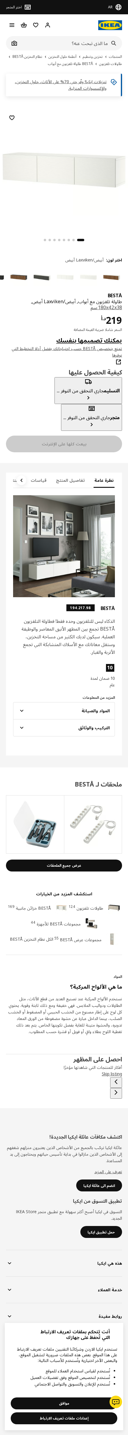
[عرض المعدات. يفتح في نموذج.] (35, 824)
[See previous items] (116, 1082)
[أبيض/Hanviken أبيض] (88, 277)
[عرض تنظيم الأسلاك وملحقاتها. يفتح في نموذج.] (93, 824)
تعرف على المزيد (108, 1171)
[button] (99, 675)
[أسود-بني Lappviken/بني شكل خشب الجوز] (18, 277)
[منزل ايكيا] (110, 25)
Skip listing (112, 1074)
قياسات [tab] (38, 480)
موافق (64, 1403)
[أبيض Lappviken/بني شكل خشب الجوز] (111, 277)
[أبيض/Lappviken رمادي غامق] (42, 277)
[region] (64, 169)
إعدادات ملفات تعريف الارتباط (64, 1418)
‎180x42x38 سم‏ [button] (106, 307)
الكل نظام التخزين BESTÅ (31, 939)
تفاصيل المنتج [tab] (70, 480)
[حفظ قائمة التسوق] (12, 118)
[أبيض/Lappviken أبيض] (65, 277)
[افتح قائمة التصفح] (12, 25)
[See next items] (21, 480)
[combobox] (70, 43)
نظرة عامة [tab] (104, 480)
